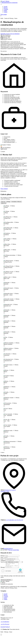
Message (3, 567)
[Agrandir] (4, 208)
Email (2, 559)
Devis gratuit (4, 14)
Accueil (5, 6)
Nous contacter (4, 188)
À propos (6, 9)
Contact (5, 12)
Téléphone (3, 560)
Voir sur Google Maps (14, 550)
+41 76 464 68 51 (10, 520)
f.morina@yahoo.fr (8, 548)
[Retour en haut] (1, 634)
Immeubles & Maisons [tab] (16, 201)
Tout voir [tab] (3, 201)
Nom (2, 557)
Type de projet (4, 562)
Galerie (5, 10)
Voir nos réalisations (15, 33)
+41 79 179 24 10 (18, 520)
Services (6, 7)
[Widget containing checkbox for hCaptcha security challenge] (12, 571)
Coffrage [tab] (8, 201)
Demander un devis (5, 33)
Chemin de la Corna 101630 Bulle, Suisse (8, 490)
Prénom (3, 555)
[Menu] (1, 4)
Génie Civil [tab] (3, 203)
